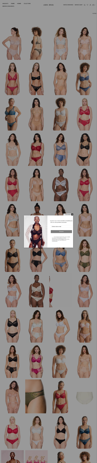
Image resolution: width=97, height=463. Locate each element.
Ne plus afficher (68, 214)
